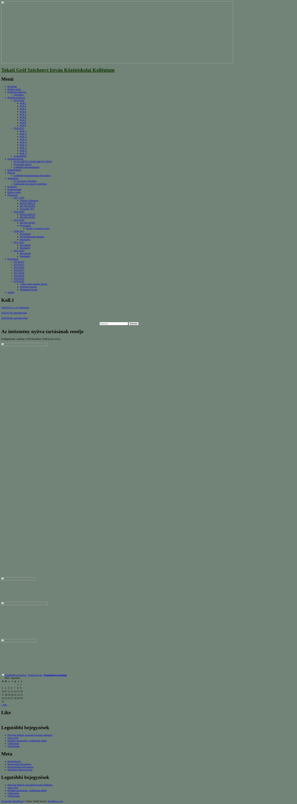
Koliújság (12, 186)
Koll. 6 (23, 145)
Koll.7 (23, 120)
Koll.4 (23, 111)
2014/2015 (19, 264)
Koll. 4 (23, 139)
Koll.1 (23, 103)
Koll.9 (23, 125)
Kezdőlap (12, 86)
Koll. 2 (23, 133)
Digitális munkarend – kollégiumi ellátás (27, 740)
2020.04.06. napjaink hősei (14, 318)
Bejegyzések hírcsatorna (19, 764)
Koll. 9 (23, 153)
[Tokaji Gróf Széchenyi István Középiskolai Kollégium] (117, 62)
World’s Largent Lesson (37, 228)
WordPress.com (55, 801)
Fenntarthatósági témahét (32, 236)
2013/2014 (19, 261)
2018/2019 (19, 275)
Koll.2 (23, 106)
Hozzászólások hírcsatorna (20, 767)
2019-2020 (19, 100)
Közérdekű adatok (23, 164)
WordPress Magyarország (19, 769)
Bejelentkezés (14, 761)
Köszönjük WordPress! (12, 801)
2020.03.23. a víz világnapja (15, 307)
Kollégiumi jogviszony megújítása (30, 184)
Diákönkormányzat (16, 92)
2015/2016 (19, 267)
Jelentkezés (12, 178)
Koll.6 (23, 117)
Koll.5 (23, 114)
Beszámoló (25, 234)
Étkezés (11, 172)
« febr (4, 705)
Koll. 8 (23, 150)
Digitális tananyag (16, 97)
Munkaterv (25, 239)
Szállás (10, 292)
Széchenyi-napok (28, 287)
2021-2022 (19, 242)
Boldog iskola (14, 89)
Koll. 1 (23, 131)
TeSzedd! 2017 (27, 209)
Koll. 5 (23, 142)
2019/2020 (19, 281)
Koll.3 (23, 108)
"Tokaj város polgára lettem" (34, 284)
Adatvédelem (20, 156)
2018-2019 (19, 211)
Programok (25, 225)
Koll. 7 (23, 147)
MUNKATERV (28, 206)
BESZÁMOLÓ (27, 203)
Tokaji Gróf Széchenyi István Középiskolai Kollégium (58, 70)
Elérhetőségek (14, 170)
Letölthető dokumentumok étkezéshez (32, 175)
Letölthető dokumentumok (26, 167)
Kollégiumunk (14, 189)
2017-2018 (19, 197)
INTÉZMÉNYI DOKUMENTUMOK (33, 161)
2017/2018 (19, 273)
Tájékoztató (13, 743)
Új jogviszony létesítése (25, 181)
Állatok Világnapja (29, 200)
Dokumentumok (15, 159)
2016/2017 (19, 270)
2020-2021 (19, 128)
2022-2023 (19, 250)
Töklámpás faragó (28, 289)
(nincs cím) (12, 738)
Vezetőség (19, 95)
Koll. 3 (23, 136)
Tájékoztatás (13, 746)
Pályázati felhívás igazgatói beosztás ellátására (29, 735)
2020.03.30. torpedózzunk (14, 312)
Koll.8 (23, 122)
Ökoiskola (12, 195)
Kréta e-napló (14, 192)
